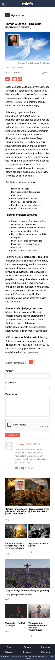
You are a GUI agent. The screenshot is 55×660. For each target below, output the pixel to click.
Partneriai (45, 647)
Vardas (9, 371)
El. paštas (10, 382)
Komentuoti (12, 435)
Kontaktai (45, 652)
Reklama (27, 652)
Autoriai (27, 647)
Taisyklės (9, 652)
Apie (9, 647)
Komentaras (11, 394)
